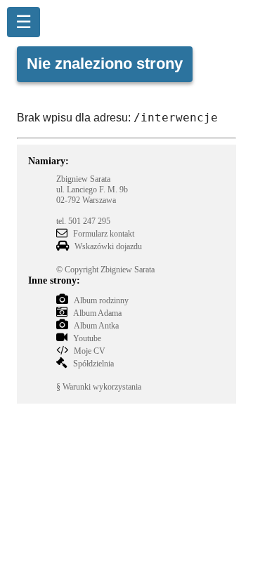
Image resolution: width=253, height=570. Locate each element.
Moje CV (89, 351)
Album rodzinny (101, 300)
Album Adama (97, 313)
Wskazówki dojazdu (108, 246)
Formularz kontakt (103, 234)
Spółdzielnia (93, 364)
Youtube (87, 338)
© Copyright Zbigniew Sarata (105, 269)
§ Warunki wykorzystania (98, 387)
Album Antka (96, 326)
